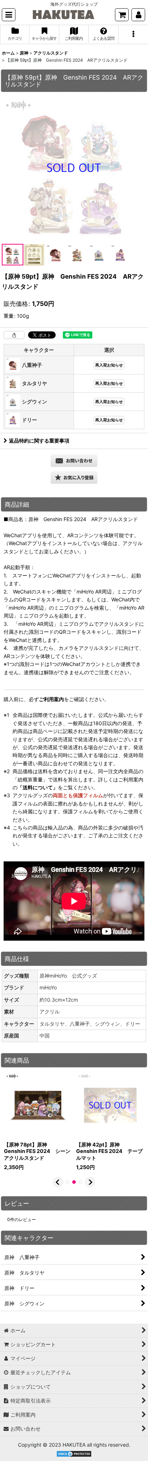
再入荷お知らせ (109, 365)
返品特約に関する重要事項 (39, 441)
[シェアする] (14, 335)
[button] (8, 14)
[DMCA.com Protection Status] (74, 1453)
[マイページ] (138, 14)
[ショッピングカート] (122, 14)
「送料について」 (38, 787)
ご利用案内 (51, 699)
